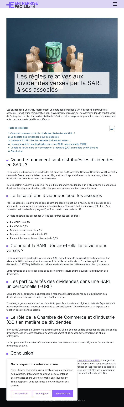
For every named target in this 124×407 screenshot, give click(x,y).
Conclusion (16, 151)
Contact (81, 400)
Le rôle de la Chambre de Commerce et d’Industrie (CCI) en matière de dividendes (54, 147)
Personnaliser (21, 393)
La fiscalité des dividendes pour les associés (35, 136)
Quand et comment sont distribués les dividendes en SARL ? (42, 133)
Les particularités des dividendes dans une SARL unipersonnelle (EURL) (49, 144)
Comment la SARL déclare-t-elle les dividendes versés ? (41, 140)
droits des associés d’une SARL (83, 360)
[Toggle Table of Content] (110, 129)
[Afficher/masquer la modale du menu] (115, 4)
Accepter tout (62, 393)
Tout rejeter (42, 393)
